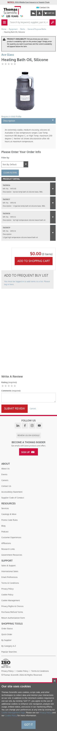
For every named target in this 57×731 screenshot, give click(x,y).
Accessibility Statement (11, 492)
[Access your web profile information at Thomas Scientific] (39, 13)
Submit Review (14, 408)
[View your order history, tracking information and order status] (33, 13)
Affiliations (6, 543)
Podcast (4, 531)
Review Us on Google (29, 435)
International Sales (9, 571)
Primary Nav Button (4, 22)
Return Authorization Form (13, 618)
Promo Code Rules (9, 520)
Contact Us (44, 7)
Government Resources (11, 555)
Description (9, 120)
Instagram (32, 426)
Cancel (33, 408)
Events (4, 474)
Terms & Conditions (10, 583)
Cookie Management (10, 600)
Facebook (25, 426)
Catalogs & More (8, 514)
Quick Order (6, 634)
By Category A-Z (8, 646)
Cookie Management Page (13, 712)
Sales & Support (8, 565)
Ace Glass (7, 55)
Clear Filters (10, 172)
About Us (5, 468)
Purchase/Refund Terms (12, 612)
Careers (4, 480)
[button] (53, 188)
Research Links (8, 549)
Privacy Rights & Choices (12, 606)
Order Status (7, 628)
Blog (3, 525)
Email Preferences (9, 577)
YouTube (39, 426)
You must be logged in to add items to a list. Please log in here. (27, 283)
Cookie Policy (7, 594)
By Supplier (6, 640)
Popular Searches (9, 651)
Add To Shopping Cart (33, 261)
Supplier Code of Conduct (12, 497)
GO (53, 22)
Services (5, 508)
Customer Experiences (11, 537)
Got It (28, 725)
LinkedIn (18, 426)
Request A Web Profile (11, 116)
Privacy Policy (7, 588)
